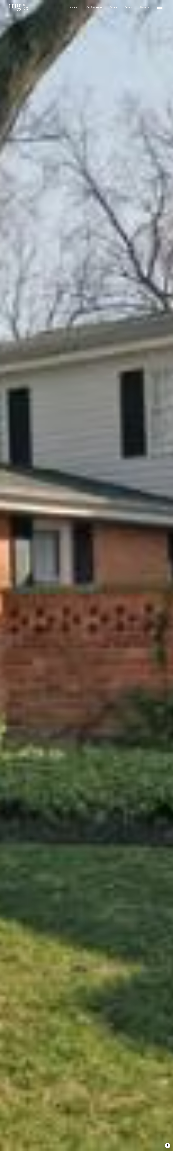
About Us (144, 7)
